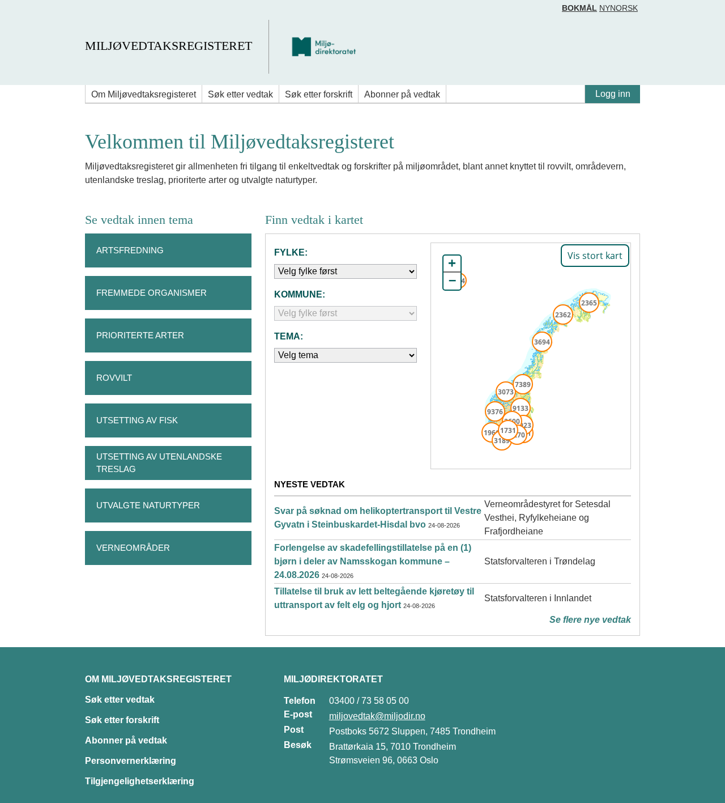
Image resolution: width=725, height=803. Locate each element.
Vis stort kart (595, 255)
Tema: (288, 336)
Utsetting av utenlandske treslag (159, 463)
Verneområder (133, 548)
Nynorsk (618, 7)
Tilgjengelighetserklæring (139, 781)
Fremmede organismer (151, 293)
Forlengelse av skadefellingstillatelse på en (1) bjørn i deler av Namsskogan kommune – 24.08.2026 (372, 561)
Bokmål (579, 7)
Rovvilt (114, 378)
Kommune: (299, 294)
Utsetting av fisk (137, 420)
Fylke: (291, 252)
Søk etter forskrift (318, 94)
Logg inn (612, 94)
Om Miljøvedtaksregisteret (143, 94)
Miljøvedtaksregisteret (168, 46)
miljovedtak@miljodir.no (377, 716)
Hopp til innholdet (45, 13)
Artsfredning (130, 250)
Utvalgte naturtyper (148, 505)
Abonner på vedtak (402, 94)
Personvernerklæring (130, 761)
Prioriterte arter (140, 335)
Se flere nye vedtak (590, 619)
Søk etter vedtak (240, 94)
